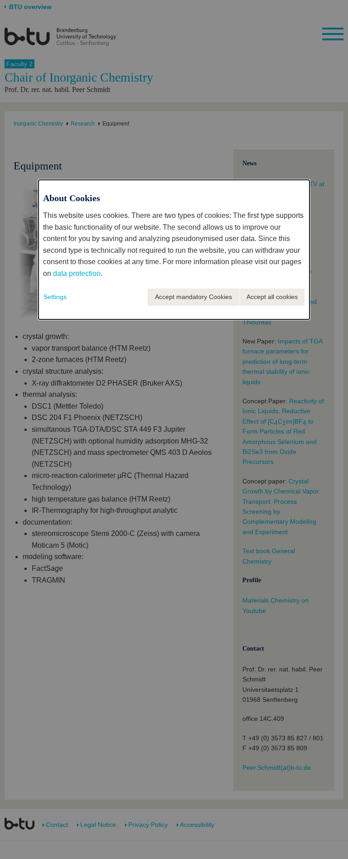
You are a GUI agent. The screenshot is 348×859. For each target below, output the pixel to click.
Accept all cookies (272, 296)
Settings (55, 296)
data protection (77, 273)
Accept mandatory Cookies (193, 296)
